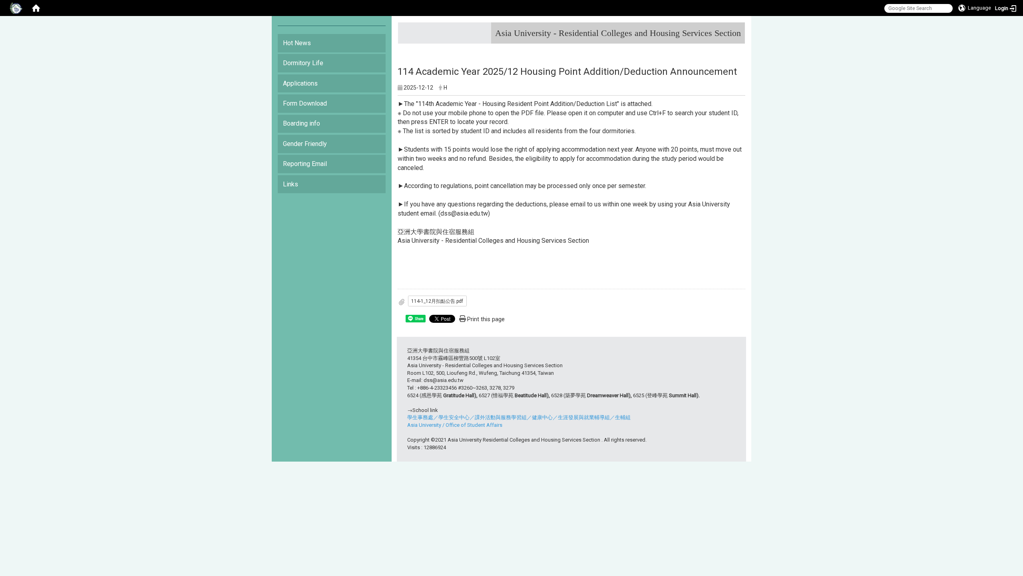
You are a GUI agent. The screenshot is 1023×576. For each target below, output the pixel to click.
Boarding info (301, 123)
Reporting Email (305, 164)
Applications (300, 83)
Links (290, 184)
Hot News (297, 43)
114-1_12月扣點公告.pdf (437, 301)
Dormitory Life (303, 63)
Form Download (305, 103)
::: (738, 30)
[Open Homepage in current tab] (36, 8)
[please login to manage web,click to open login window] (16, 8)
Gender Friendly (305, 144)
